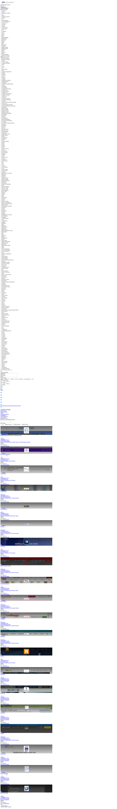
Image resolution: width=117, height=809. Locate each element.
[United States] (9, 373)
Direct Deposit (27, 379)
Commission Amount (4, 414)
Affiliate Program (16, 424)
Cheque (12, 379)
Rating (1, 413)
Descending (8, 409)
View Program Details (4, 445)
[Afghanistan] (9, 374)
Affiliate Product (25, 424)
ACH (16, 379)
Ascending (3, 409)
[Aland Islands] (9, 375)
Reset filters (13, 405)
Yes (1, 381)
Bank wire (7, 379)
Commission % (3, 415)
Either (8, 381)
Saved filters (8, 405)
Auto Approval (3, 417)
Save (1, 423)
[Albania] (9, 376)
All (32, 379)
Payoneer (21, 379)
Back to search (4, 805)
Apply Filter (18, 405)
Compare (3, 434)
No (4, 381)
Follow (2, 443)
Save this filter (3, 405)
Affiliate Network (3, 411)
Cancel (4, 423)
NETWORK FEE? (4, 416)
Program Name (3, 410)
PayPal (1, 379)
